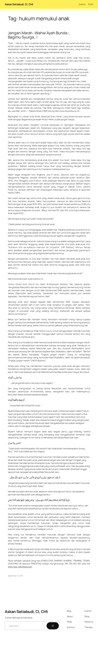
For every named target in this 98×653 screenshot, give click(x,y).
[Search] (53, 625)
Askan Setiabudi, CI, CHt (19, 4)
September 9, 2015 (15, 575)
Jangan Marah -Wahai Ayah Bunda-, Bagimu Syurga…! (39, 35)
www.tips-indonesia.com (20, 566)
